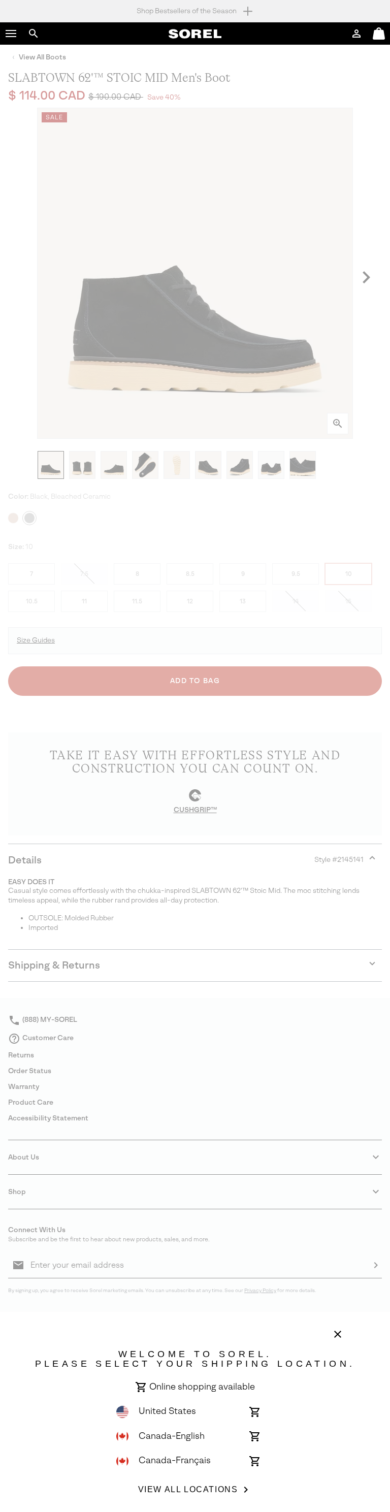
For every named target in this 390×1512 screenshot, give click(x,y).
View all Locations (188, 1489)
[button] (11, 33)
